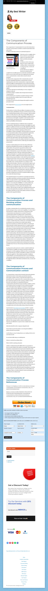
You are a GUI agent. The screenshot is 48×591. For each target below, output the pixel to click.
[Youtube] (12, 543)
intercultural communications (19, 307)
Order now (9, 461)
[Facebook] (7, 543)
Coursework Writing (24, 563)
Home (24, 557)
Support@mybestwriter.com (11, 551)
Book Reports (24, 561)
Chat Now (33, 2)
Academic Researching (24, 559)
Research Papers (24, 575)
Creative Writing (24, 565)
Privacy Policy (24, 581)
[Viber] (17, 543)
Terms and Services (24, 579)
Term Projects (24, 577)
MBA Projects (24, 571)
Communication (18, 104)
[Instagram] (10, 543)
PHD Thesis (24, 573)
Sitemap (24, 583)
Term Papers (24, 569)
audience (33, 155)
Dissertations (24, 567)
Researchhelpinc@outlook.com (23, 551)
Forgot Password (10, 460)
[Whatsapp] (15, 543)
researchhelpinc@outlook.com (22, 1)
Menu (8, 33)
